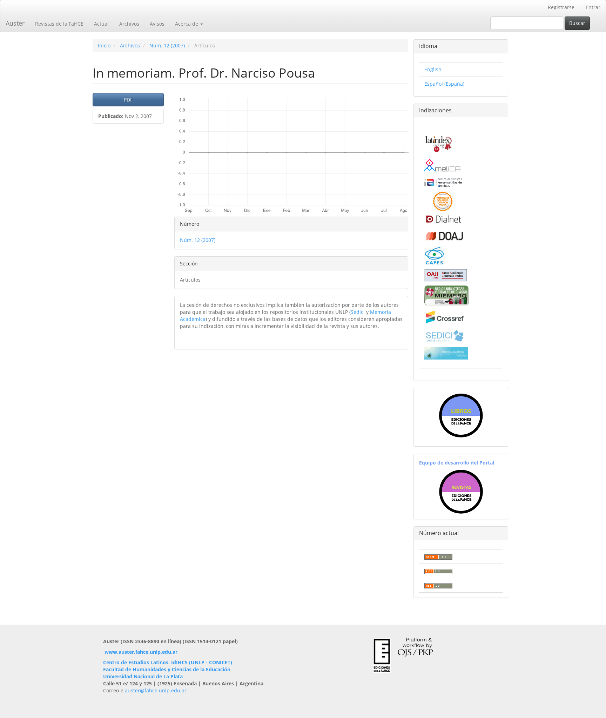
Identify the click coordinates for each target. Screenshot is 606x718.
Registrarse (561, 7)
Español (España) (444, 83)
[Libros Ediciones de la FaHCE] (461, 415)
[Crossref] (444, 316)
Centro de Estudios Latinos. (137, 662)
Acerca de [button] (187, 23)
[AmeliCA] (442, 166)
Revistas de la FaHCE (59, 23)
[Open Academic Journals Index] (445, 274)
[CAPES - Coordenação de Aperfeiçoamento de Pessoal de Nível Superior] (434, 255)
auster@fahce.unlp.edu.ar (156, 690)
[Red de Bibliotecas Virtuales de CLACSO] (446, 294)
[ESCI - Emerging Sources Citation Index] (442, 200)
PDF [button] (128, 99)
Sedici (358, 312)
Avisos (157, 23)
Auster (15, 23)
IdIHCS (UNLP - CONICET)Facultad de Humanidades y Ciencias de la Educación (167, 666)
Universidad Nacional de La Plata (143, 676)
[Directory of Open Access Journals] (444, 234)
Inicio (104, 45)
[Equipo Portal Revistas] (461, 491)
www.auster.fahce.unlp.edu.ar (141, 651)
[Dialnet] (443, 219)
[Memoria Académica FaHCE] (446, 352)
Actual (101, 23)
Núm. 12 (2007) (167, 45)
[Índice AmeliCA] (443, 182)
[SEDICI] (444, 335)
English (433, 69)
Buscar (577, 23)
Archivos (129, 23)
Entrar (593, 7)
